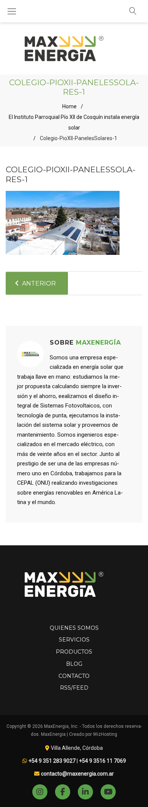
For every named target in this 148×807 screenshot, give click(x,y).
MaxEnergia (53, 734)
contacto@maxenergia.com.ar (77, 774)
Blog (74, 663)
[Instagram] (39, 791)
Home (69, 106)
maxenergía (98, 342)
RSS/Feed (74, 687)
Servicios (74, 639)
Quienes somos (74, 627)
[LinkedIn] (85, 791)
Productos (74, 651)
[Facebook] (62, 791)
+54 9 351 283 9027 (52, 761)
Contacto (74, 676)
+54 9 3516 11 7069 (102, 761)
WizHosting (105, 734)
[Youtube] (108, 791)
